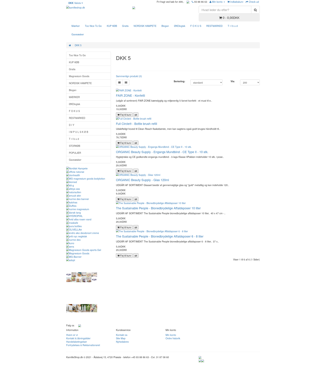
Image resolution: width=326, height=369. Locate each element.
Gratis (125, 26)
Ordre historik (173, 338)
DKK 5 (78, 45)
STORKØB (74, 145)
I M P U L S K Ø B (78, 132)
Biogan (165, 26)
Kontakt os (121, 335)
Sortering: (179, 81)
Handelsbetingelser (76, 341)
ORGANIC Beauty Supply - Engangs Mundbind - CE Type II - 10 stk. (162, 152)
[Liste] (119, 82)
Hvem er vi (72, 335)
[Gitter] (126, 82)
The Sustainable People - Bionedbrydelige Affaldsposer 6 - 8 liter (159, 236)
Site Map (120, 338)
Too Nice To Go (93, 26)
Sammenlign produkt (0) (129, 76)
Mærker (75, 26)
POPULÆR (75, 152)
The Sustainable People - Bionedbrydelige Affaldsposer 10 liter (158, 208)
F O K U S (195, 26)
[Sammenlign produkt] (135, 114)
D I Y (71, 125)
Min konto (171, 335)
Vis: (233, 81)
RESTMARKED (214, 26)
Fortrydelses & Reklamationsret (83, 345)
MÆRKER (74, 97)
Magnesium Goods (79, 76)
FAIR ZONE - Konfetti (130, 95)
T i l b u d (233, 26)
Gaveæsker (77, 34)
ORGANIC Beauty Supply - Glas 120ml (142, 180)
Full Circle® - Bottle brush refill (136, 123)
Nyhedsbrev (122, 341)
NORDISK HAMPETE (145, 26)
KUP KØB (112, 26)
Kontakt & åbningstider (78, 338)
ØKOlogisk (179, 26)
